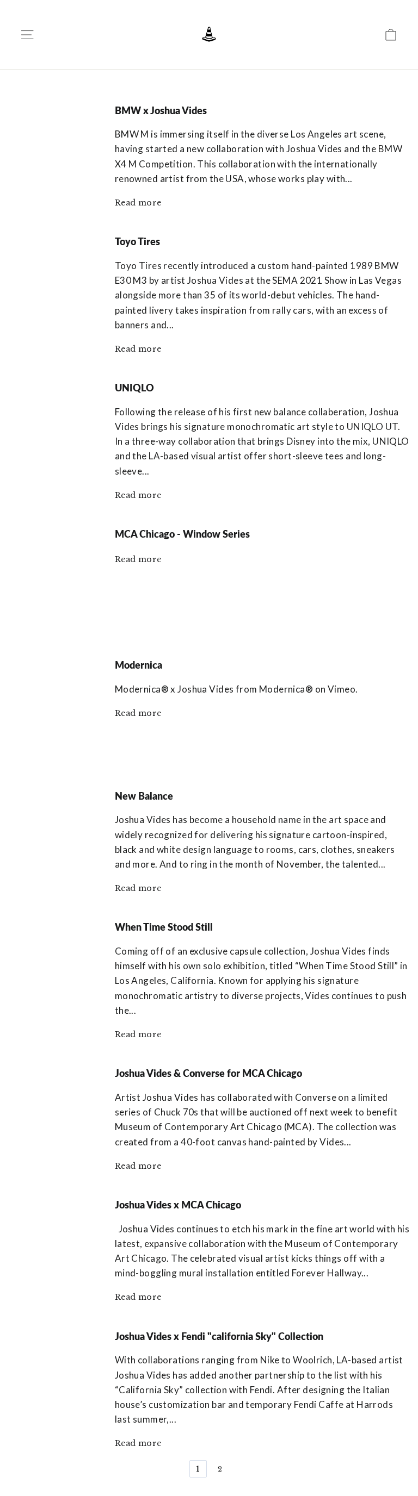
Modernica (138, 665)
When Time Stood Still (164, 927)
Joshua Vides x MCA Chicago (178, 1205)
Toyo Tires (137, 241)
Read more (138, 203)
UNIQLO (134, 388)
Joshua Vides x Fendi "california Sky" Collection (219, 1336)
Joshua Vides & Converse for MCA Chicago (208, 1073)
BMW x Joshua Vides (161, 110)
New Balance (144, 796)
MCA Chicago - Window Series (182, 534)
